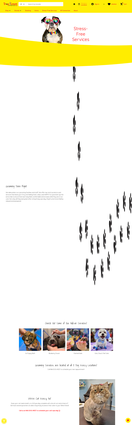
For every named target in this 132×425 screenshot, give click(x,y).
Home (36, 10)
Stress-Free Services (49, 10)
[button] (4, 421)
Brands (17, 10)
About (76, 10)
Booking (28, 10)
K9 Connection (65, 10)
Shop (7, 10)
